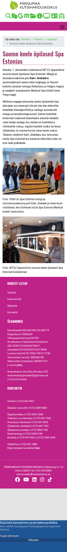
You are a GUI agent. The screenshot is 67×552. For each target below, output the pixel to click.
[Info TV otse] (46, 17)
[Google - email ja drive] (20, 17)
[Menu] (62, 27)
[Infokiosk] (39, 17)
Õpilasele (12, 305)
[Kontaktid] (54, 17)
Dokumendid (14, 299)
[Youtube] (26, 480)
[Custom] (50, 480)
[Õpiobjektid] (33, 17)
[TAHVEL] (14, 17)
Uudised (11, 292)
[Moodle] (26, 17)
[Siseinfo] (61, 17)
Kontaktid (12, 312)
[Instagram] (42, 480)
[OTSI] (8, 17)
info (19, 365)
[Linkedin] (34, 480)
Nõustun (33, 540)
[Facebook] (17, 480)
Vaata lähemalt (9, 535)
